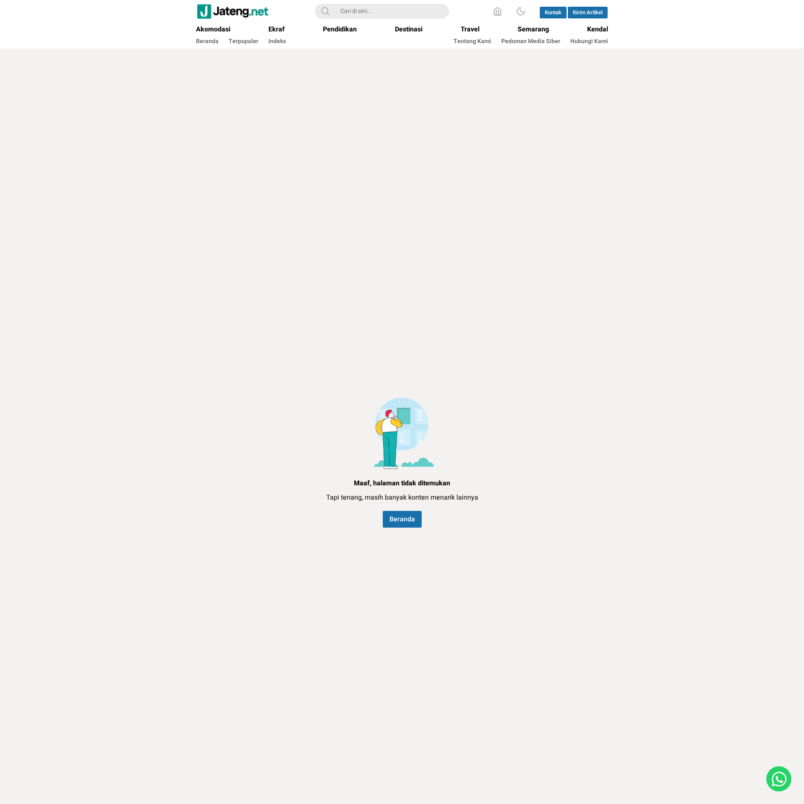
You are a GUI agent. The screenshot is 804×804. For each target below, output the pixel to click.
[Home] (497, 11)
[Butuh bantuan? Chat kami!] (778, 778)
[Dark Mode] (521, 11)
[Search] (325, 11)
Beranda (402, 519)
